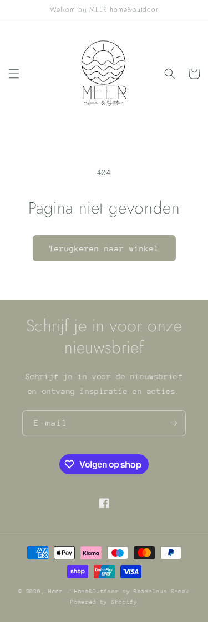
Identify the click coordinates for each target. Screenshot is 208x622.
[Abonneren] (173, 423)
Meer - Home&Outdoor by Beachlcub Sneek (119, 591)
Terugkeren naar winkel (104, 248)
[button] (14, 73)
